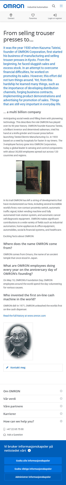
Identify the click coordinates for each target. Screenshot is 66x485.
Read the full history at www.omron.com (24, 315)
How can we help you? (18, 421)
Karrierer (9, 414)
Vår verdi (9, 399)
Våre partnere (13, 406)
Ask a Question (15, 434)
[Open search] (53, 6)
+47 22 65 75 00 (15, 429)
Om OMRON (11, 391)
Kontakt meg (17, 367)
